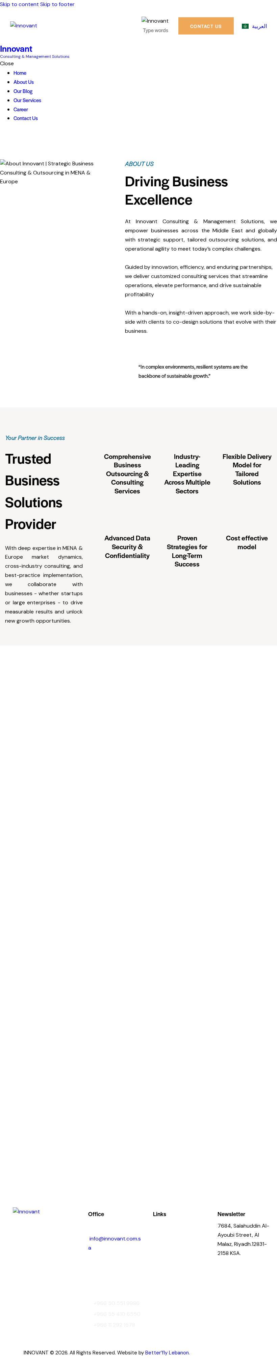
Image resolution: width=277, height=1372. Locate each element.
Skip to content (19, 4)
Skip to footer (57, 4)
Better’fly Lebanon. (167, 1352)
